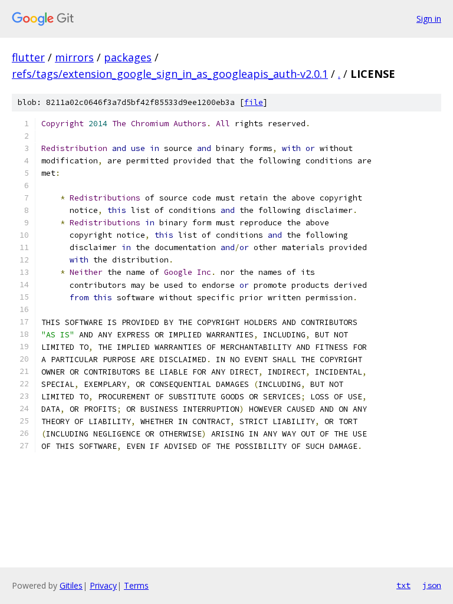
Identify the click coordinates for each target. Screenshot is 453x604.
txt (403, 585)
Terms (136, 585)
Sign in (428, 18)
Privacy (103, 585)
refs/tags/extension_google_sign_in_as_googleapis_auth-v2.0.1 (170, 74)
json (431, 585)
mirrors (74, 57)
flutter (28, 57)
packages (128, 57)
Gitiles (71, 585)
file (253, 102)
